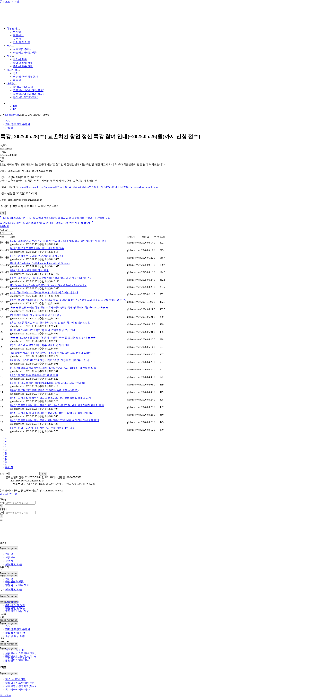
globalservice (12, 114)
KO (15, 106)
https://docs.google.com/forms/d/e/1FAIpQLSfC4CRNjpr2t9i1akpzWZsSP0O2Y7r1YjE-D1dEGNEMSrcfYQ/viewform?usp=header (89, 187)
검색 (44, 473)
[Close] (1, 498)
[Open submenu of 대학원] (15, 84)
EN (15, 109)
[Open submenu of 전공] (13, 46)
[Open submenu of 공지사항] (18, 70)
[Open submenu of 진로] (13, 56)
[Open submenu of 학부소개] (18, 29)
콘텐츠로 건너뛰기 (11, 1)
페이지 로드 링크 (10, 494)
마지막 (9, 467)
